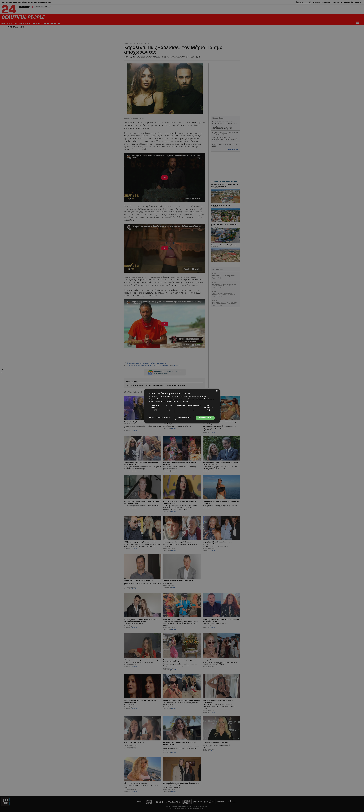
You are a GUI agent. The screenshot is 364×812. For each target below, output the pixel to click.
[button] (159, 418)
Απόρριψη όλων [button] (184, 418)
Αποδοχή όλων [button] (205, 418)
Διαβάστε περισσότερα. (180, 401)
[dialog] (182, 406)
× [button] (217, 391)
